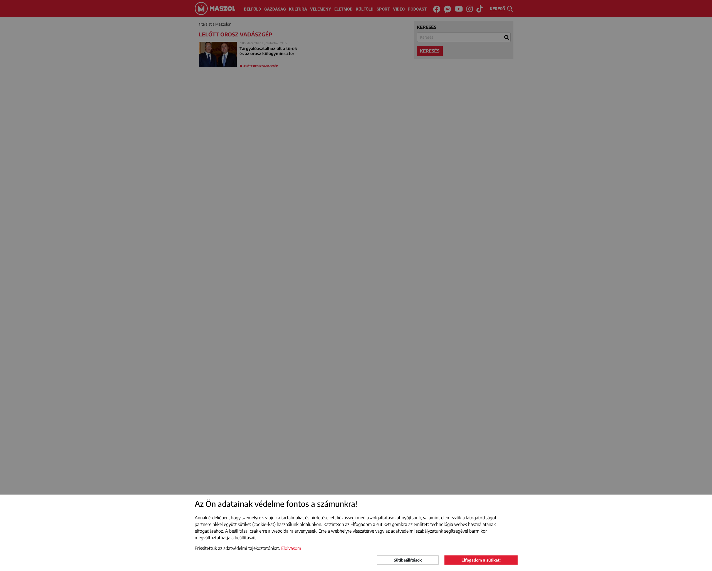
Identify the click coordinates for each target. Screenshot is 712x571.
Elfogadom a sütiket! (481, 560)
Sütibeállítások (408, 560)
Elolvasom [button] (291, 548)
